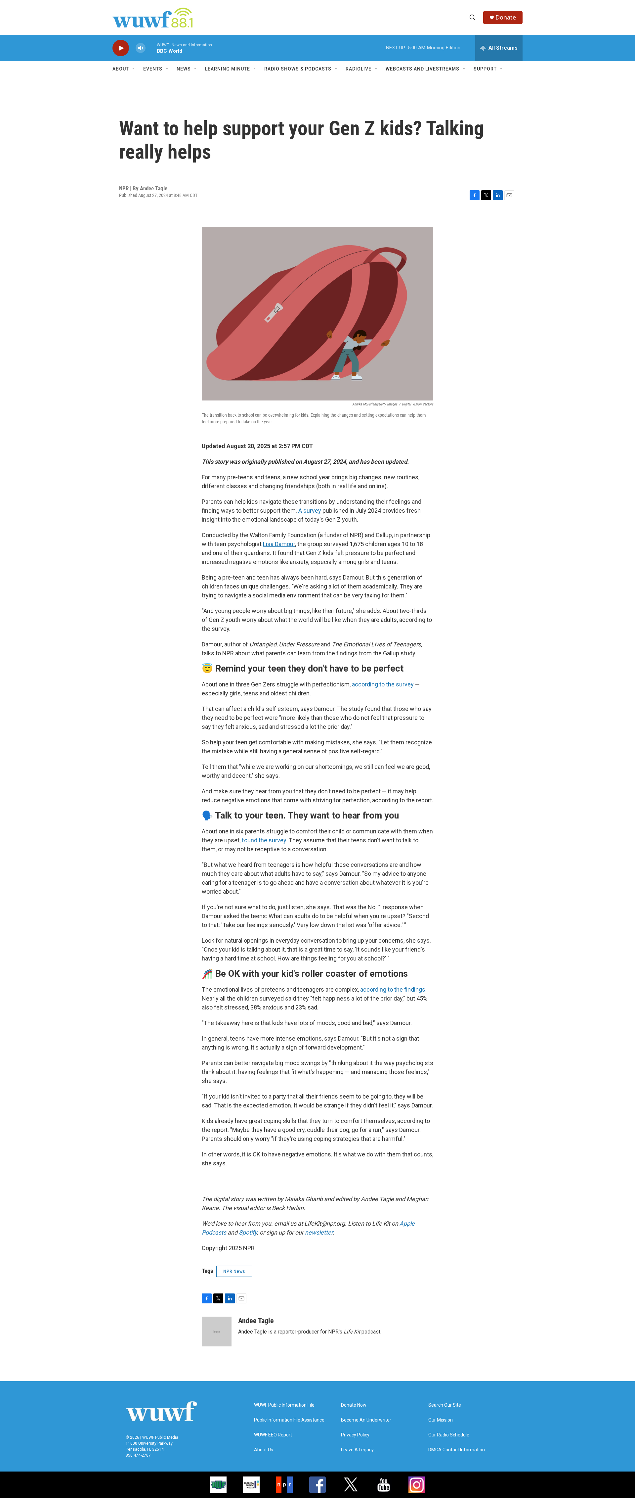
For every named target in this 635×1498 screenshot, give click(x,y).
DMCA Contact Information (456, 1449)
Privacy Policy (355, 1434)
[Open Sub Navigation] (134, 68)
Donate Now (353, 1405)
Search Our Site (444, 1405)
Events (152, 68)
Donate (505, 17)
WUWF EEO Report (273, 1434)
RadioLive (358, 68)
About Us (263, 1449)
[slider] (151, 47)
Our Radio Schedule (448, 1434)
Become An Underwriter (366, 1420)
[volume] (140, 48)
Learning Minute (227, 68)
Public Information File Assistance (289, 1420)
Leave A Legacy (357, 1449)
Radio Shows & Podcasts (297, 68)
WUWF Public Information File (284, 1405)
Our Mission (440, 1420)
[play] (120, 48)
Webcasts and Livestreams (422, 68)
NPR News (234, 1271)
